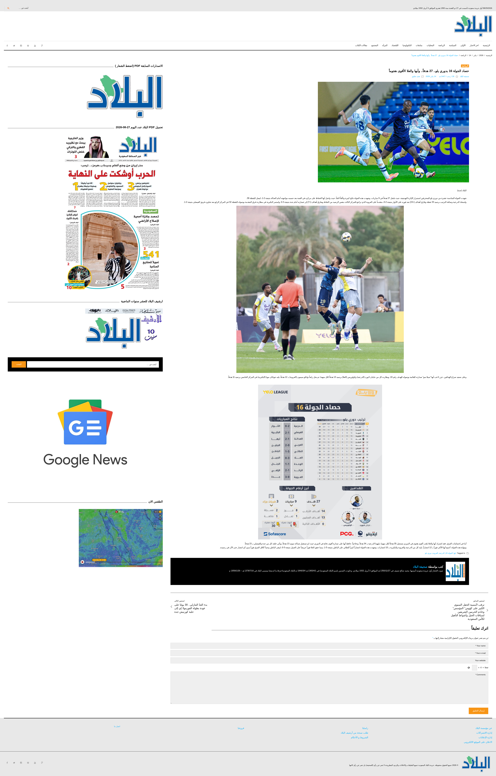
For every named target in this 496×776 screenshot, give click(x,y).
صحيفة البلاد (464, 76)
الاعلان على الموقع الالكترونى (478, 742)
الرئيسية (486, 45)
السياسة (452, 45)
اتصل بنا (117, 726)
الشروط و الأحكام (359, 737)
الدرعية (441, 553)
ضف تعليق (416, 76)
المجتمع (374, 45)
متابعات (419, 45)
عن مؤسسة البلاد (483, 728)
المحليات (430, 45)
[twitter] (14, 45)
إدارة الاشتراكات (484, 732)
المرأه (384, 45)
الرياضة (441, 45)
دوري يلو (428, 553)
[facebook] (7, 45)
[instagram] (21, 45)
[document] (320, 375)
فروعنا (241, 728)
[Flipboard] (42, 45)
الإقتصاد (395, 45)
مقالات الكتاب (361, 45)
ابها (455, 553)
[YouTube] (35, 45)
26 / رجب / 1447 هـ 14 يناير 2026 (440, 76)
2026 (481, 55)
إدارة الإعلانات (485, 737)
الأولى (463, 45)
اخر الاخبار (474, 45)
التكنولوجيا (407, 45)
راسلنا (365, 728)
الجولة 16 (449, 553)
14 (470, 55)
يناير (475, 55)
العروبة (435, 553)
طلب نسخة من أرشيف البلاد (354, 732)
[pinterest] (28, 45)
